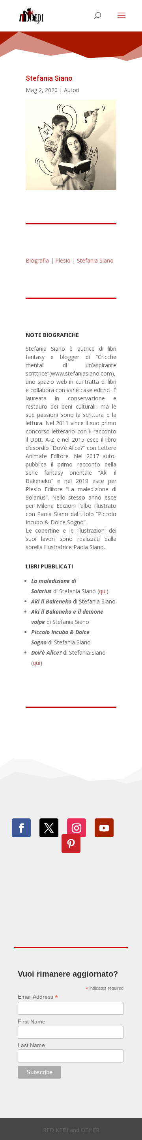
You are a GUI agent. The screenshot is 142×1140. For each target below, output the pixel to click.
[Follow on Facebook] (21, 827)
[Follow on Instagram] (76, 827)
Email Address (38, 997)
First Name (31, 1021)
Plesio (63, 260)
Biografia (37, 260)
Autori (71, 90)
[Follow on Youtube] (104, 827)
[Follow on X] (48, 827)
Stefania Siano (95, 260)
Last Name (31, 1045)
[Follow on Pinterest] (71, 843)
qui (102, 591)
